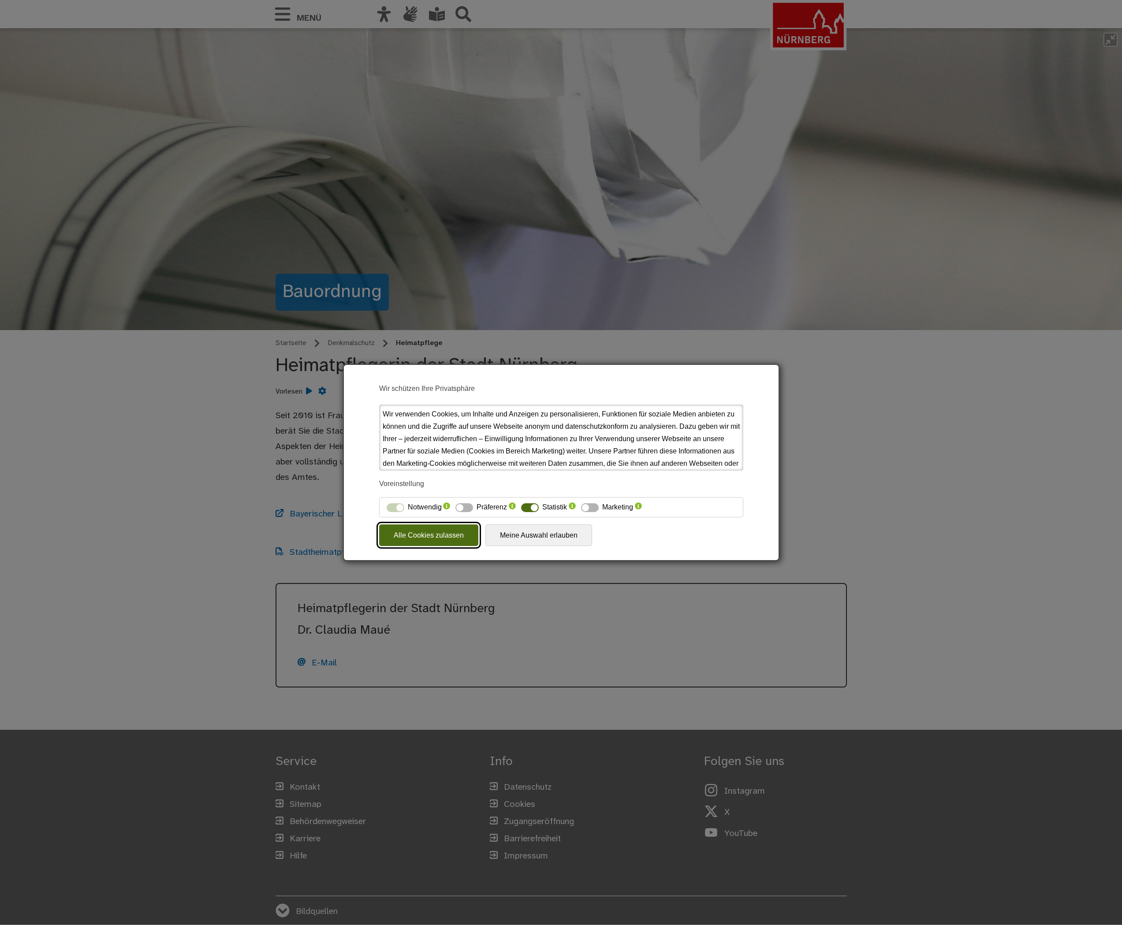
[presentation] (446, 507)
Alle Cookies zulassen (429, 535)
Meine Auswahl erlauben (539, 535)
